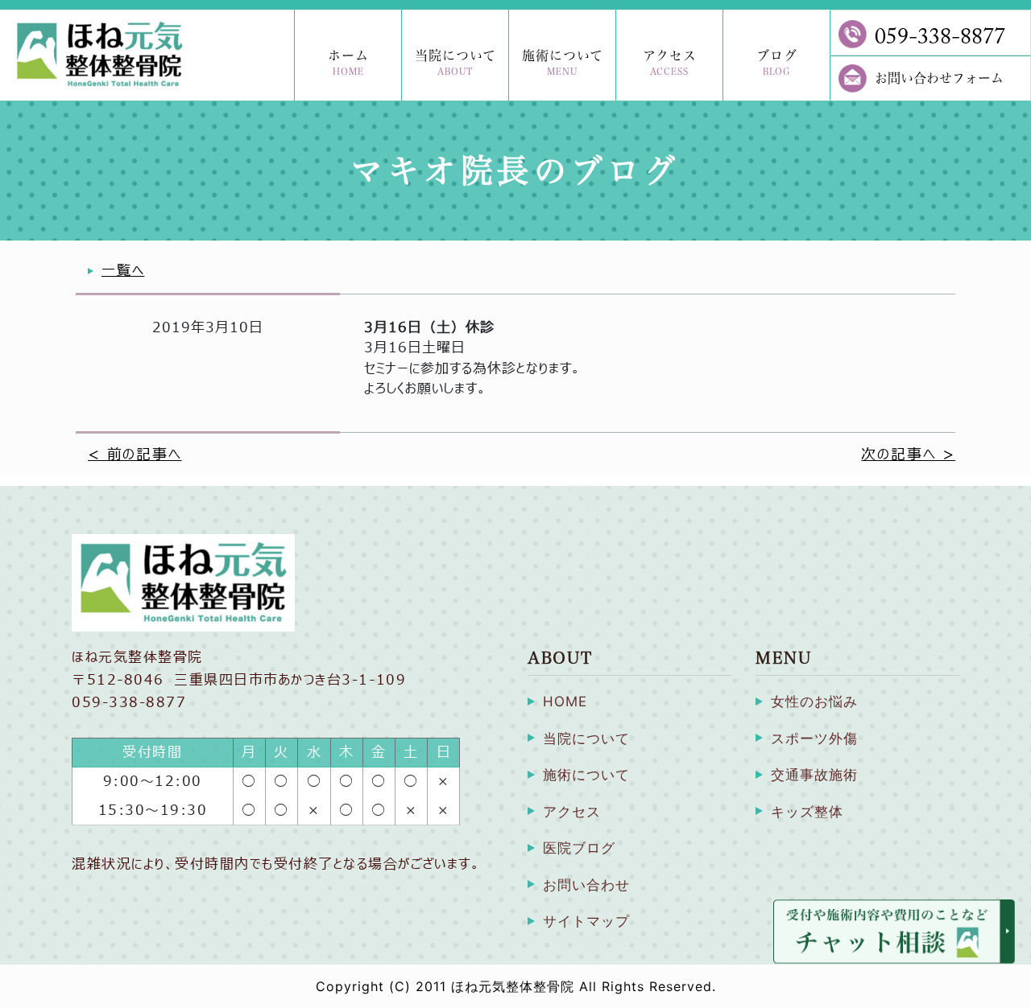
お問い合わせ (586, 885)
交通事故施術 (814, 775)
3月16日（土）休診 (429, 328)
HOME (565, 701)
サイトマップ (586, 921)
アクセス (670, 62)
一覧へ (122, 271)
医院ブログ (579, 848)
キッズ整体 (807, 812)
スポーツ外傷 (814, 738)
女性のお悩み (814, 701)
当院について (455, 62)
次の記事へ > (908, 455)
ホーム (348, 62)
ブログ (776, 62)
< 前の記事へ (135, 455)
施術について (562, 62)
